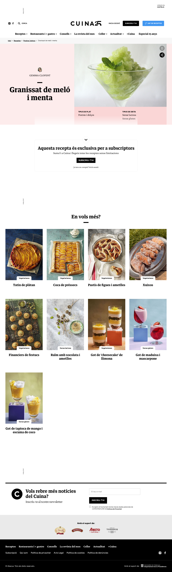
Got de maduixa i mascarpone (148, 356)
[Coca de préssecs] (65, 254)
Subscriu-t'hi (131, 23)
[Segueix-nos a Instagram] (9, 23)
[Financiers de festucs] (24, 324)
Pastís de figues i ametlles (106, 285)
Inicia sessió (114, 23)
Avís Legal (59, 552)
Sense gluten (128, 118)
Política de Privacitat (114, 509)
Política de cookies (76, 552)
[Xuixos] (148, 254)
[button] (22, 23)
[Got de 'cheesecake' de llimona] (106, 324)
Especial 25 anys (148, 33)
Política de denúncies (98, 552)
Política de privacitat (41, 552)
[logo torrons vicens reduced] (60, 530)
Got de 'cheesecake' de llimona (107, 356)
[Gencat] (154, 566)
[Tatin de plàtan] (24, 254)
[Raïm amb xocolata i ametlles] (65, 324)
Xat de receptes (155, 23)
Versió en (161, 6)
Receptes (20, 33)
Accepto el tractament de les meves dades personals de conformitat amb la (112, 508)
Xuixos (148, 285)
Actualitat (116, 33)
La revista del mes (84, 33)
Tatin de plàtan (24, 285)
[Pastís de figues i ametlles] (106, 254)
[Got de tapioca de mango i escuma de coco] (24, 398)
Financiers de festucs (24, 355)
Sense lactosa (129, 114)
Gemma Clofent (39, 75)
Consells (64, 33)
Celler (102, 33)
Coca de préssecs (65, 285)
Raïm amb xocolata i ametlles (65, 356)
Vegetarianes (24, 278)
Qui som (24, 552)
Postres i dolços (29, 41)
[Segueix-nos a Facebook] (12, 23)
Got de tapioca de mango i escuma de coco (24, 430)
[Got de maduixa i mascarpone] (148, 324)
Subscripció (11, 552)
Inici (9, 41)
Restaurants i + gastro (42, 33)
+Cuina (131, 33)
